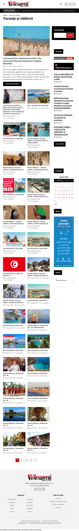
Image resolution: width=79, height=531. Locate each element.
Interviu (12, 511)
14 (66, 190)
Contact (58, 507)
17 (55, 194)
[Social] (66, 4)
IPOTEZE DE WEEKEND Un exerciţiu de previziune (63, 117)
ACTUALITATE (12, 499)
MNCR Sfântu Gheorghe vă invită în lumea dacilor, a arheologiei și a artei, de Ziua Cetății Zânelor (36, 11)
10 (55, 190)
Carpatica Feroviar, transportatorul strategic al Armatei (63, 88)
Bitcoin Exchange (15, 530)
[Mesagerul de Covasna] (18, 4)
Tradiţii (12, 505)
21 (66, 194)
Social (12, 508)
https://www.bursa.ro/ (63, 68)
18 (58, 194)
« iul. (55, 204)
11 (58, 190)
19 (61, 194)
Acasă (5, 15)
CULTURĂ (30, 502)
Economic (12, 502)
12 (61, 190)
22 (69, 194)
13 (64, 190)
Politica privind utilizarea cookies (30, 521)
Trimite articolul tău (58, 504)
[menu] (4, 4)
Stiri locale (29, 499)
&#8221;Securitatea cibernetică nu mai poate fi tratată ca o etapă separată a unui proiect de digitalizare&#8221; (63, 103)
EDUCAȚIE (29, 505)
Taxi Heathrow (4, 530)
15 (69, 190)
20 (64, 194)
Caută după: (59, 30)
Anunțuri (58, 498)
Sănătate (30, 508)
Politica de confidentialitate (50, 521)
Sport (29, 511)
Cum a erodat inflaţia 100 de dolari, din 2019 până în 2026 (63, 76)
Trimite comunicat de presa (58, 501)
